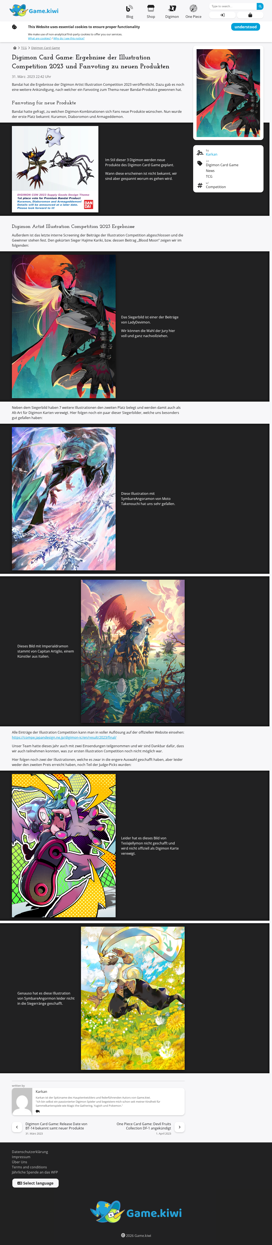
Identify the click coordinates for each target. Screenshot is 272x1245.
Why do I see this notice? (69, 38)
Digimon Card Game (45, 48)
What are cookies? (39, 38)
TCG (24, 48)
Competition (216, 187)
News (210, 171)
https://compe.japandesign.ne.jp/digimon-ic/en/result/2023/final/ (64, 738)
